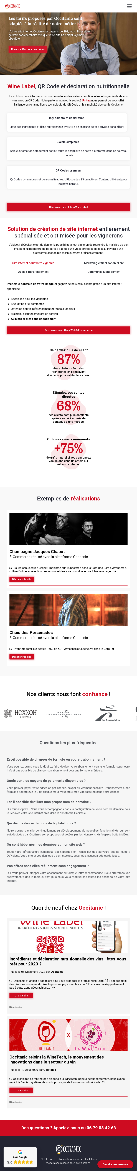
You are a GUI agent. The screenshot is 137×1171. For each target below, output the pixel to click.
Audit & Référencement (33, 271)
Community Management (103, 271)
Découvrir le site (21, 579)
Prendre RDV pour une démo (28, 49)
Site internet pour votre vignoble (33, 263)
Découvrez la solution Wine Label (68, 207)
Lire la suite (21, 995)
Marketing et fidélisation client (104, 263)
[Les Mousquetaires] (91, 721)
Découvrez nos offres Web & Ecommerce (68, 330)
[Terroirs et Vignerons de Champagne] (48, 721)
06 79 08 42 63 (101, 1127)
